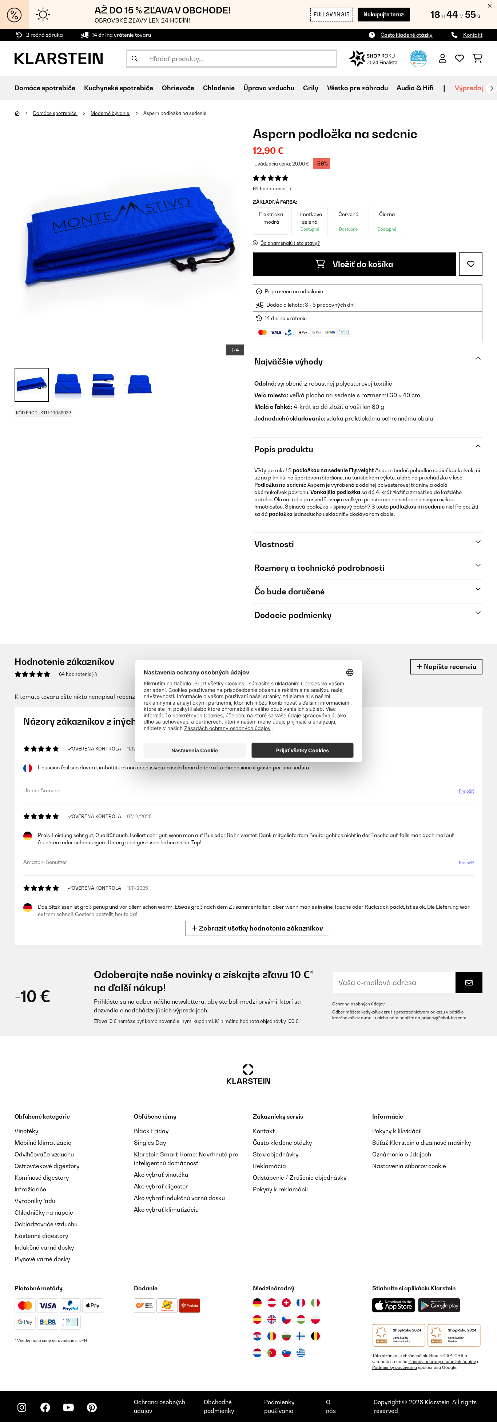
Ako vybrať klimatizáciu (166, 1209)
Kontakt (472, 35)
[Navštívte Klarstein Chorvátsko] (257, 1336)
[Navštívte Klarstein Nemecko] (257, 1302)
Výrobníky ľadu (35, 1200)
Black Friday (151, 1131)
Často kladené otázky (407, 35)
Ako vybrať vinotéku (161, 1174)
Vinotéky (26, 1131)
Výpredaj (469, 88)
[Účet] (442, 58)
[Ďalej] (491, 88)
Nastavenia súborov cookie (409, 1166)
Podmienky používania (394, 1367)
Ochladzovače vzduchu (46, 1224)
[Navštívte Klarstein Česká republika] (286, 1319)
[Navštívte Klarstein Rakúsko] (271, 1302)
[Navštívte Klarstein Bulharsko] (286, 1336)
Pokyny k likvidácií (397, 1131)
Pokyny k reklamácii (280, 1189)
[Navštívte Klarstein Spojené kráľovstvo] (271, 1319)
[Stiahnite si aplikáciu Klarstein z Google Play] (439, 1305)
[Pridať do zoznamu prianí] (470, 264)
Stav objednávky (275, 1154)
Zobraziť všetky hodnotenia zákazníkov (260, 928)
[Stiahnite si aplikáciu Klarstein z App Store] (393, 1305)
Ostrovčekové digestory (47, 1166)
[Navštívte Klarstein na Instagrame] (22, 1407)
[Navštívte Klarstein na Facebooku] (45, 1407)
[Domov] (24, 113)
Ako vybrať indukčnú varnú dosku (179, 1198)
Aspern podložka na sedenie (174, 113)
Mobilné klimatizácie (43, 1142)
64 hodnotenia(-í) (272, 188)
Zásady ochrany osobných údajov (442, 1361)
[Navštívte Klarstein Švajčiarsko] (286, 1302)
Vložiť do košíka (362, 264)
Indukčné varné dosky (44, 1247)
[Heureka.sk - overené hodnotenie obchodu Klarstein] (418, 57)
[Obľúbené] (459, 58)
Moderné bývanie (110, 113)
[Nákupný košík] (477, 58)
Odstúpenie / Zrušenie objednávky (299, 1177)
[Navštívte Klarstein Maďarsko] (301, 1319)
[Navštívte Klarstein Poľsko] (315, 1319)
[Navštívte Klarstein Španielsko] (257, 1319)
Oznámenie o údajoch (401, 1154)
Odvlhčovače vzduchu (44, 1154)
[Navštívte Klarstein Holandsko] (257, 1353)
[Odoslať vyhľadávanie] (135, 58)
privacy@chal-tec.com (443, 1017)
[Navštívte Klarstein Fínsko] (301, 1336)
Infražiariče (30, 1189)
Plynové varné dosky (42, 1259)
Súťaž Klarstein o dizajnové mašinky (421, 1142)
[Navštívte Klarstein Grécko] (301, 1353)
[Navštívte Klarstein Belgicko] (315, 1336)
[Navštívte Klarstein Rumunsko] (271, 1336)
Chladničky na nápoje (44, 1212)
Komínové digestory (42, 1177)
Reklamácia (269, 1166)
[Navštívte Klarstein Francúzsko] (301, 1302)
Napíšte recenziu (449, 666)
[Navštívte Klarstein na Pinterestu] (91, 1407)
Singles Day (150, 1142)
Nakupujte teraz (383, 14)
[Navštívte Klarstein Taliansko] (315, 1302)
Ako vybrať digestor (161, 1186)
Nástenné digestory (41, 1235)
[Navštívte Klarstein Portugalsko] (271, 1353)
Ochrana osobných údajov (358, 1004)
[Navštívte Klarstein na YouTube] (68, 1407)
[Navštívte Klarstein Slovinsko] (286, 1353)
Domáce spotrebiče (55, 113)
